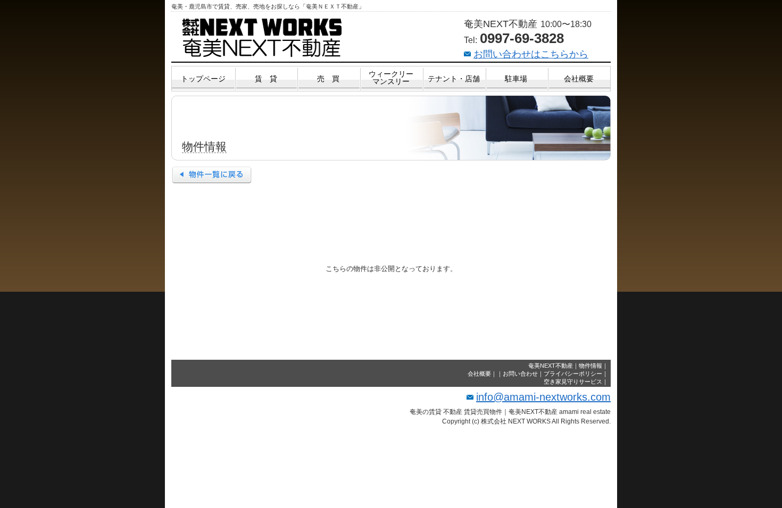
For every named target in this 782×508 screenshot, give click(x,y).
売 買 (328, 78)
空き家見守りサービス (573, 381)
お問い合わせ (520, 373)
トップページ (203, 78)
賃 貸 (266, 78)
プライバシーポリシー (573, 373)
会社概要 (579, 78)
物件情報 (590, 365)
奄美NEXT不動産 (550, 365)
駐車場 (516, 78)
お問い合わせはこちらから (530, 54)
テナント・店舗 (454, 78)
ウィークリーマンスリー (391, 78)
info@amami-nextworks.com (543, 397)
